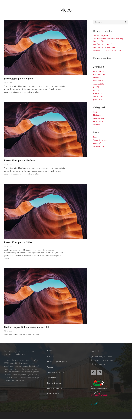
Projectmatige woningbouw (57, 362)
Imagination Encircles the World (104, 47)
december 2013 (99, 71)
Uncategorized (98, 121)
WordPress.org (98, 146)
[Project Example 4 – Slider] (45, 185)
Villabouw (50, 367)
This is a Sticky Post (100, 36)
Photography (98, 115)
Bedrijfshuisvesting (54, 383)
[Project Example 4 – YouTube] (45, 103)
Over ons (50, 356)
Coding (95, 112)
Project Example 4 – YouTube (19, 160)
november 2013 (99, 75)
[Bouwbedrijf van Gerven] (93, 356)
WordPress (97, 125)
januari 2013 (97, 100)
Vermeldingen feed (100, 140)
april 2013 (96, 90)
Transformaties (52, 378)
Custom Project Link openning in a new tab (26, 327)
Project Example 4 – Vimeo (18, 78)
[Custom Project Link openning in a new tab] (45, 270)
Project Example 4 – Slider (18, 242)
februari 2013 (98, 96)
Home (49, 351)
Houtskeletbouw (53, 394)
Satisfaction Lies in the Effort (103, 44)
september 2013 (99, 81)
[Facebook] (93, 372)
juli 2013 (96, 87)
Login (95, 137)
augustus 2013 (98, 84)
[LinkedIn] (99, 372)
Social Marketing (99, 118)
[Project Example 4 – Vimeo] (45, 21)
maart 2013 (97, 93)
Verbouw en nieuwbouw (56, 372)
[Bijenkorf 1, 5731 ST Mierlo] (93, 360)
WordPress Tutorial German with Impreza (108, 51)
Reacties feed (98, 143)
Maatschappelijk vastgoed (56, 388)
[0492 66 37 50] (93, 364)
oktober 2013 (98, 78)
